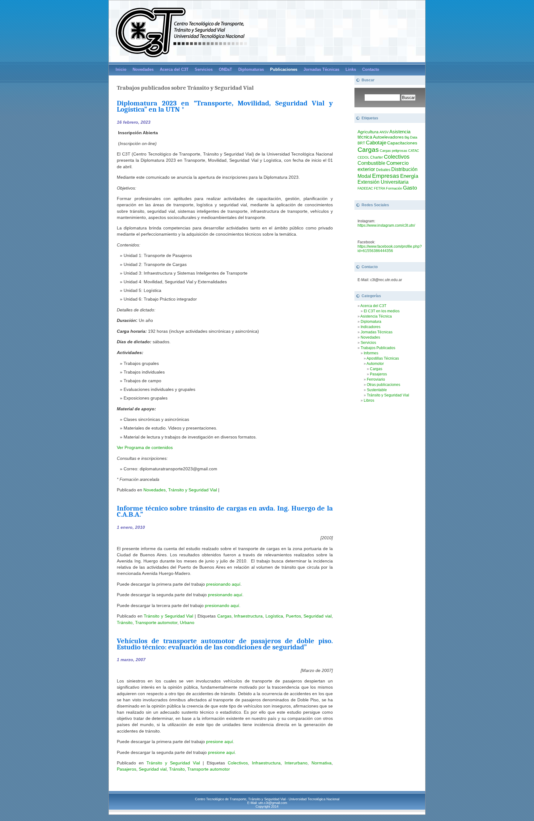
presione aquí (219, 741)
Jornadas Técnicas (321, 69)
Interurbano (296, 762)
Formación (394, 188)
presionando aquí (223, 584)
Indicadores (370, 327)
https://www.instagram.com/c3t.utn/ (386, 225)
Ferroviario (376, 379)
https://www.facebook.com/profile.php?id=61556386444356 (390, 248)
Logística (274, 616)
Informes (371, 353)
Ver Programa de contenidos (145, 447)
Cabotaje (376, 142)
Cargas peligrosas (393, 150)
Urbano (187, 622)
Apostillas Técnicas (383, 358)
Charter (376, 157)
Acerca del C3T (373, 306)
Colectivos (238, 762)
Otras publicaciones (383, 385)
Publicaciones (283, 69)
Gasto (410, 188)
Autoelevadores (388, 137)
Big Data (411, 137)
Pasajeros (126, 769)
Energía (409, 176)
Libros (369, 400)
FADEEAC (365, 188)
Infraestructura (248, 616)
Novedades (143, 69)
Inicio (121, 69)
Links (350, 69)
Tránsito (125, 622)
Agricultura (368, 132)
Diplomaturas (251, 69)
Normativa (322, 762)
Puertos (293, 616)
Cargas (224, 616)
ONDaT (225, 69)
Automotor (375, 363)
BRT (361, 143)
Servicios (204, 69)
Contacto (370, 69)
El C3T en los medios (382, 311)
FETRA (379, 188)
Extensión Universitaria (383, 182)
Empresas (385, 176)
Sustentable (377, 390)
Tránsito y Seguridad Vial (192, 489)
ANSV (383, 132)
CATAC (413, 150)
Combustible (371, 163)
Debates (383, 170)
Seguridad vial (317, 616)
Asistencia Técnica (376, 316)
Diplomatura (371, 321)
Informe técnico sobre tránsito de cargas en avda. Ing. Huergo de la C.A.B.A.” (225, 511)
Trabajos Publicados (378, 348)
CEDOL (363, 157)
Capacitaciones (402, 143)
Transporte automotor (156, 622)
